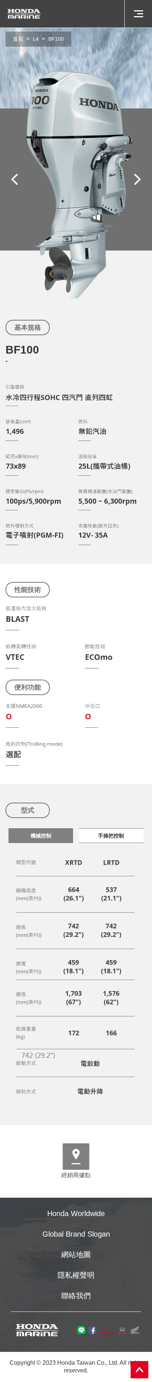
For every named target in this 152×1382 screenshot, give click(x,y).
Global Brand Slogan (76, 1234)
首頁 (18, 39)
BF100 (56, 39)
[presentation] (14, 179)
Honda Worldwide (76, 1213)
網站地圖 (76, 1255)
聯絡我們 (76, 1296)
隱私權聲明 (76, 1275)
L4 (36, 39)
